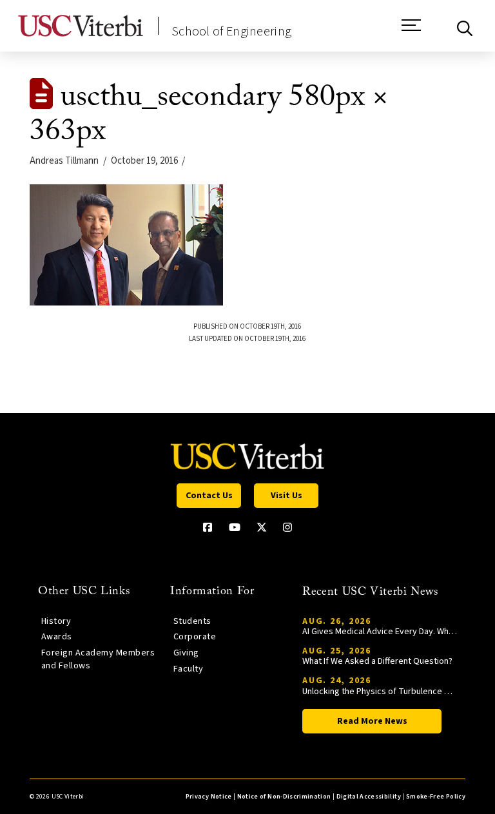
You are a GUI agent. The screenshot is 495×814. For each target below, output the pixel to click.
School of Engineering (231, 32)
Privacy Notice (209, 796)
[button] (411, 31)
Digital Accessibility (368, 796)
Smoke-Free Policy (435, 796)
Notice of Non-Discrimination (284, 796)
